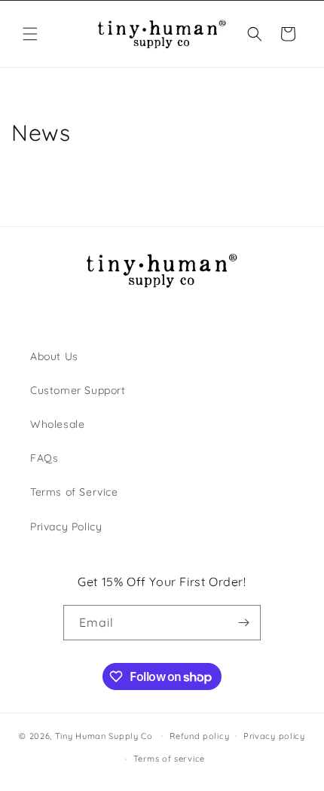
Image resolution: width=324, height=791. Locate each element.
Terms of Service (74, 492)
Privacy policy (274, 736)
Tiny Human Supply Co (104, 735)
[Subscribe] (243, 622)
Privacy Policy (66, 526)
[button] (30, 33)
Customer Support (78, 390)
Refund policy (199, 736)
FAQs (44, 458)
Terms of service (169, 758)
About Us (54, 356)
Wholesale (57, 424)
